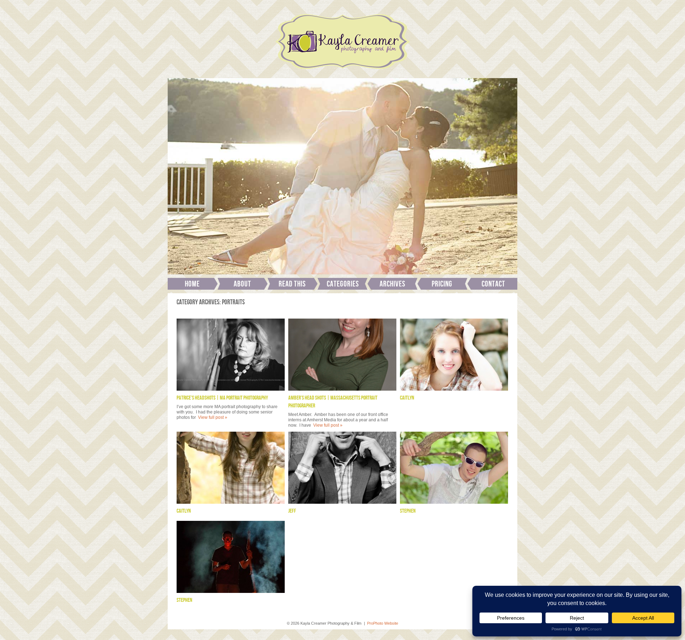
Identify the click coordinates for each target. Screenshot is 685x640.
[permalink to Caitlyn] (454, 355)
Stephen (408, 511)
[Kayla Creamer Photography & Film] (342, 71)
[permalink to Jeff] (342, 468)
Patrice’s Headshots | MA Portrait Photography (222, 398)
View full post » (212, 417)
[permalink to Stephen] (454, 468)
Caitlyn (407, 398)
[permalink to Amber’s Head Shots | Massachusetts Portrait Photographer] (342, 355)
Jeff (292, 511)
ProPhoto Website (382, 623)
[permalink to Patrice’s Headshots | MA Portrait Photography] (231, 355)
